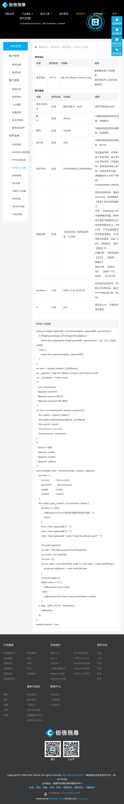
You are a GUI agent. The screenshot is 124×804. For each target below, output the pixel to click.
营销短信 (8, 663)
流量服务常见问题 (35, 715)
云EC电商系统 (81, 652)
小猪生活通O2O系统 (58, 668)
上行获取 (16, 104)
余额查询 (16, 112)
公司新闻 (54, 699)
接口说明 (14, 80)
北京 (99, 652)
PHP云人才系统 (81, 673)
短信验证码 (9, 652)
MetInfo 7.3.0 (56, 798)
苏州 (99, 678)
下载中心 (31, 704)
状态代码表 (17, 120)
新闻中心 (55, 686)
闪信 (29, 668)
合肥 (6, 704)
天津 (6, 709)
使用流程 (16, 64)
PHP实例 (16, 144)
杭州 (99, 673)
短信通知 (8, 658)
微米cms (54, 652)
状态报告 (16, 96)
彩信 (29, 658)
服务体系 (31, 699)
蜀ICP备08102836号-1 (74, 775)
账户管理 (14, 56)
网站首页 (9, 13)
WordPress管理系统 (82, 663)
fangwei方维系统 (58, 678)
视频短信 (8, 668)
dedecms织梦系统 (57, 673)
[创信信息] (13, 5)
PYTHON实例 (18, 159)
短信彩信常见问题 (35, 720)
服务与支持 (33, 686)
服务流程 (31, 694)
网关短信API (18, 127)
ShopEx (54, 663)
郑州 (99, 668)
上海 (99, 658)
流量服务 (31, 673)
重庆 (6, 694)
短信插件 (55, 645)
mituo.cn (83, 798)
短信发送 (16, 88)
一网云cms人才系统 (81, 658)
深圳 (99, 663)
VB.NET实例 (18, 206)
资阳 (6, 715)
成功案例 (63, 13)
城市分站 (102, 645)
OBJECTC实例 (18, 190)
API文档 (55, 46)
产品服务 (9, 645)
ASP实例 (16, 198)
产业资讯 (54, 704)
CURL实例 (17, 214)
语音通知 (31, 652)
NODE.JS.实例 (81, 46)
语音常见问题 (34, 709)
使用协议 (16, 72)
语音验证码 (9, 678)
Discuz (53, 658)
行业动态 (54, 694)
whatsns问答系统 (81, 668)
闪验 (29, 663)
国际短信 (8, 673)
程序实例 (66, 46)
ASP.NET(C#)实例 (18, 152)
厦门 (6, 699)
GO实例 (16, 183)
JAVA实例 (16, 175)
